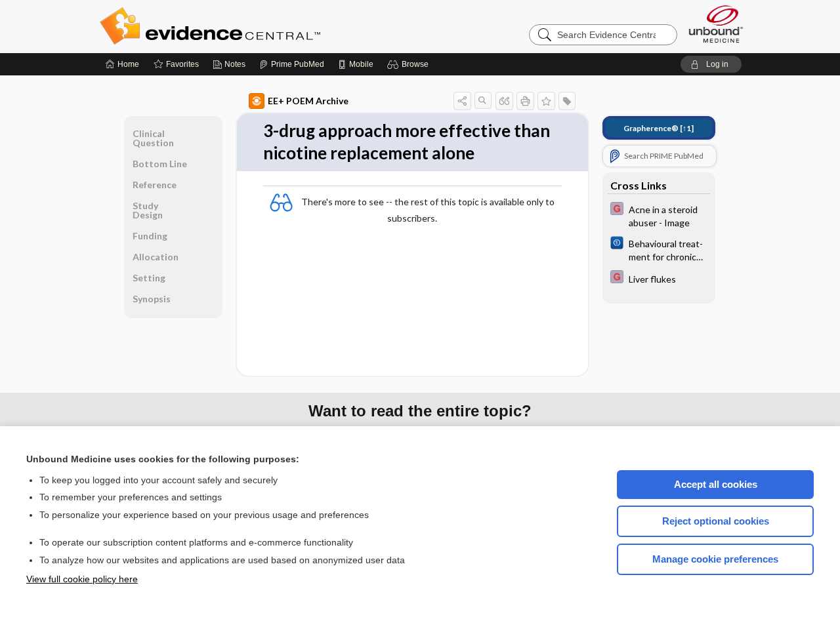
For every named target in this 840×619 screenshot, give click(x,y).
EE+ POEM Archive (308, 100)
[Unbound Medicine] (716, 24)
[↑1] (658, 128)
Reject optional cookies (715, 521)
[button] (409, 64)
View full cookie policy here (82, 579)
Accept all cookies (715, 484)
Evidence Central (262, 26)
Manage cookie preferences (715, 559)
